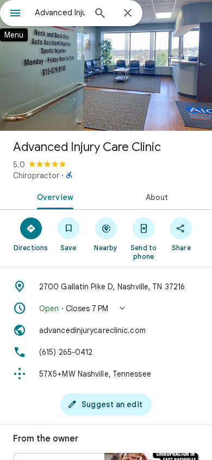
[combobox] (60, 12)
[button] (106, 308)
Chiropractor (36, 175)
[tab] (53, 196)
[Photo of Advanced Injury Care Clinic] (106, 65)
